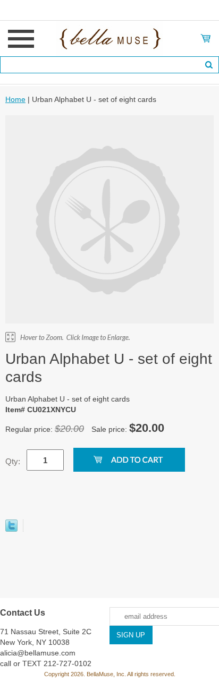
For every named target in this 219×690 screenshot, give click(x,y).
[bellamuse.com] (109, 37)
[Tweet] (11, 529)
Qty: (12, 461)
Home (15, 99)
